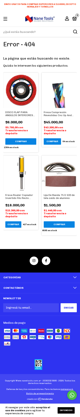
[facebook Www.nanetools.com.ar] (46, 261)
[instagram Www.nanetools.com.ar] (34, 261)
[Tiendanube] (40, 399)
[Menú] (6, 19)
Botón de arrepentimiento (40, 393)
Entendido (66, 410)
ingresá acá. (67, 389)
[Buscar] (75, 32)
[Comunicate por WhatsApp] (72, 395)
